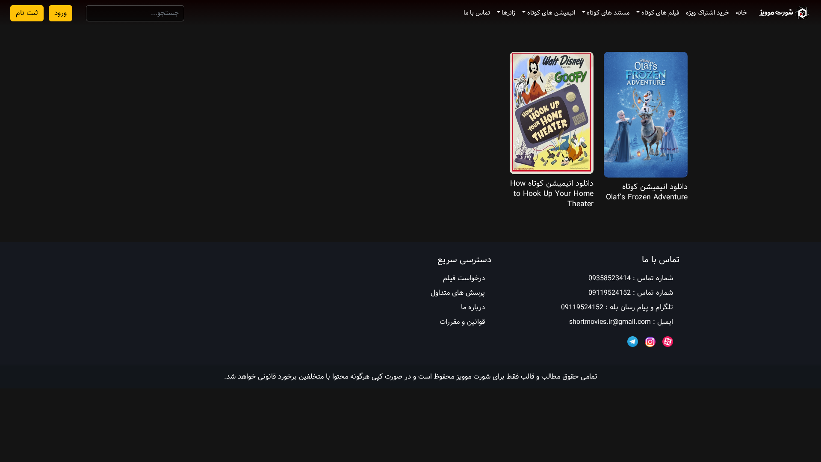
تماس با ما (477, 13)
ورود (60, 13)
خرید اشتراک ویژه (707, 13)
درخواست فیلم (464, 278)
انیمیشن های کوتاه (551, 13)
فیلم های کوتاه (660, 13)
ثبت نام (27, 13)
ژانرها (508, 13)
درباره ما (473, 307)
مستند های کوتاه (608, 13)
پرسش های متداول (458, 293)
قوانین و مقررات (462, 322)
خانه (741, 13)
